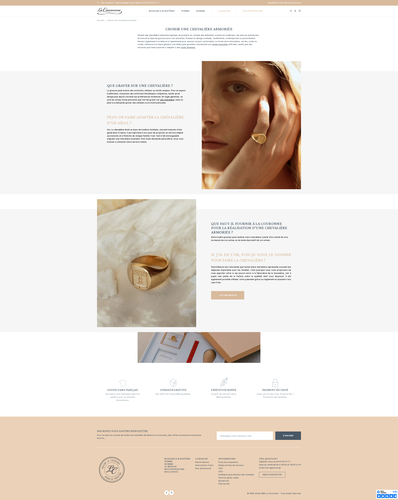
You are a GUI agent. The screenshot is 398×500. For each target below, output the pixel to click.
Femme (168, 461)
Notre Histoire (202, 462)
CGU (220, 471)
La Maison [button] (224, 11)
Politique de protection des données (236, 474)
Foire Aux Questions (228, 462)
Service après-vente (228, 478)
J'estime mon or (228, 295)
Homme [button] (200, 11)
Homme (168, 464)
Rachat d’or (223, 481)
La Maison (170, 466)
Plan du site (224, 484)
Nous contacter (272, 474)
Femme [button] (185, 11)
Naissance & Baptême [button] (162, 11)
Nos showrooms (174, 469)
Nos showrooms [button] (253, 11)
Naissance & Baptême (177, 458)
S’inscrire (288, 435)
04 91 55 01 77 (152, 3)
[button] (295, 11)
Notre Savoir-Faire (204, 465)
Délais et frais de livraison (231, 465)
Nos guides (171, 471)
